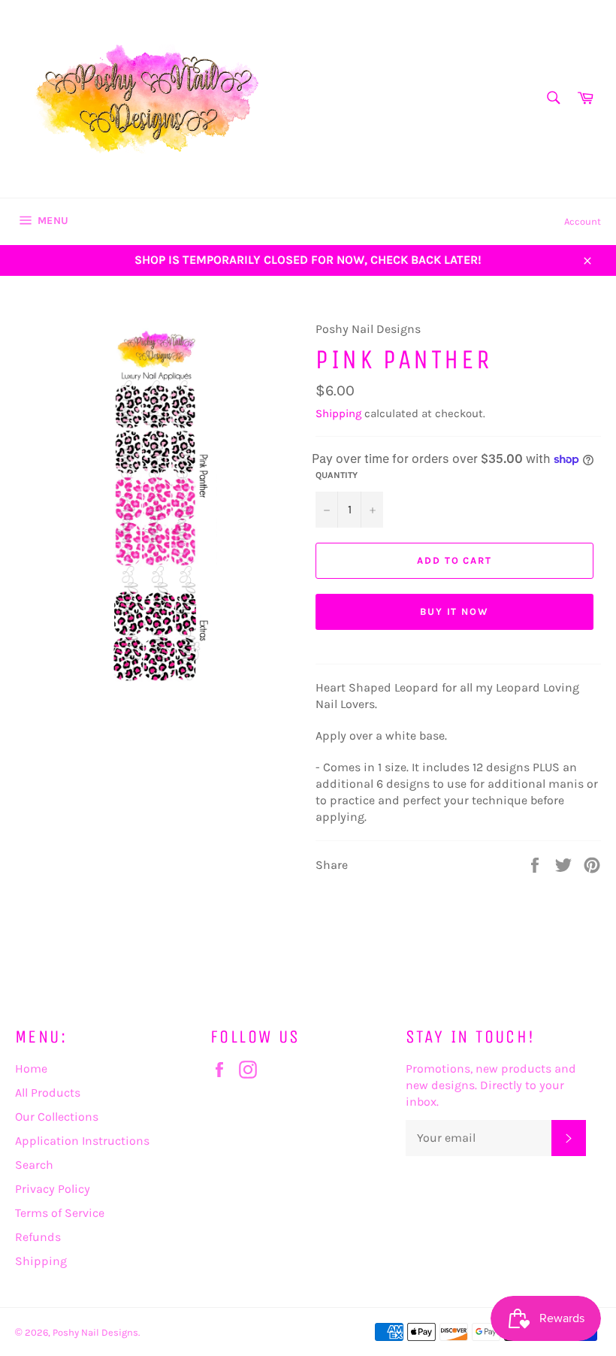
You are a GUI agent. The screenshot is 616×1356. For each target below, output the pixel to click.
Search (34, 1165)
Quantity (337, 475)
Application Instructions (82, 1141)
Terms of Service (59, 1213)
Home (31, 1068)
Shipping (338, 413)
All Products (47, 1092)
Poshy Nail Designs (95, 1332)
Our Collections (56, 1116)
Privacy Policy (52, 1189)
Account (582, 221)
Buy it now (455, 611)
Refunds (38, 1237)
